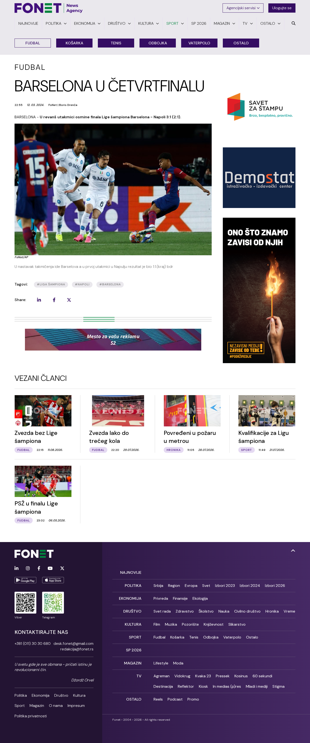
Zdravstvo (185, 611)
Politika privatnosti (31, 716)
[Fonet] (49, 8)
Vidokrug (182, 676)
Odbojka (157, 43)
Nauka (223, 611)
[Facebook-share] (54, 300)
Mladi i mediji (257, 686)
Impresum (76, 705)
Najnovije (130, 572)
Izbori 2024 (250, 585)
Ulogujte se (282, 7)
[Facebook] (39, 569)
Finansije (180, 598)
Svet (206, 585)
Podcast (175, 699)
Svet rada (162, 611)
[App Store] (53, 580)
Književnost (214, 624)
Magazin (37, 705)
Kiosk (203, 686)
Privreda (161, 598)
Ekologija (200, 598)
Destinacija (163, 686)
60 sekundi (262, 676)
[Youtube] (50, 569)
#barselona (110, 284)
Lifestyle (161, 663)
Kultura (79, 695)
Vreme (289, 611)
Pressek (223, 676)
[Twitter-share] (69, 300)
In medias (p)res (227, 686)
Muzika (171, 624)
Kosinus (241, 676)
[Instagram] (28, 569)
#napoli (82, 284)
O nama (56, 705)
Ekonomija (40, 695)
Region (174, 585)
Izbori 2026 (275, 585)
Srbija (158, 585)
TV (138, 676)
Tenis (116, 43)
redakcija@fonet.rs (76, 649)
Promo (193, 699)
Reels (158, 699)
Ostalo (241, 43)
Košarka (74, 43)
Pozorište (190, 624)
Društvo (61, 695)
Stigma (278, 686)
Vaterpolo (199, 43)
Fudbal (32, 43)
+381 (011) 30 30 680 (33, 643)
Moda (178, 663)
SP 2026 (133, 650)
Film (157, 624)
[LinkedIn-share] (39, 300)
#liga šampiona (51, 284)
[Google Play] (25, 580)
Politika (21, 695)
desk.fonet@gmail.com (73, 643)
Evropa (191, 585)
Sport (20, 705)
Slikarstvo (237, 624)
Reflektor (186, 686)
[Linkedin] (16, 569)
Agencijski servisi (241, 7)
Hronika (272, 611)
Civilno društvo (247, 611)
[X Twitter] (62, 569)
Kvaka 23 (203, 676)
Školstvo (206, 611)
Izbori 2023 (225, 585)
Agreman (162, 676)
